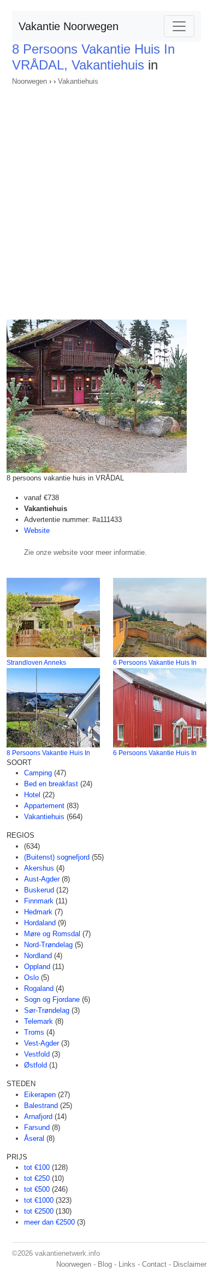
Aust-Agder (42, 879)
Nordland (38, 956)
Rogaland (39, 988)
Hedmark (38, 912)
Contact (154, 1264)
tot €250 (37, 1178)
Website (37, 530)
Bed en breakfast (51, 784)
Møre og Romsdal (52, 934)
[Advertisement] (106, 199)
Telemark (38, 1021)
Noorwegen (29, 81)
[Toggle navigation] (179, 26)
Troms (34, 1032)
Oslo (31, 977)
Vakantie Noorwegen (69, 26)
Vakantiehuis (78, 81)
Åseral (34, 1138)
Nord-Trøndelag (48, 945)
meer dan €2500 (49, 1222)
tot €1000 (39, 1200)
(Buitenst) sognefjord (57, 857)
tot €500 (37, 1189)
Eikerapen (40, 1095)
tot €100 (37, 1167)
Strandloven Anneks (36, 662)
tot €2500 (39, 1211)
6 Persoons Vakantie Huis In (155, 662)
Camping (38, 773)
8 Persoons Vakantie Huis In (48, 753)
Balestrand (41, 1105)
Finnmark (39, 901)
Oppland (37, 966)
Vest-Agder (41, 1043)
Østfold (35, 1065)
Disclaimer (189, 1264)
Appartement (44, 806)
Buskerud (39, 890)
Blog (105, 1264)
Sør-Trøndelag (46, 1010)
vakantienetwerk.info (67, 1253)
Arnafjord (38, 1116)
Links (127, 1264)
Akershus (39, 868)
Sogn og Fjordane (52, 999)
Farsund (37, 1127)
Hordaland (40, 923)
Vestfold (37, 1054)
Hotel (32, 795)
